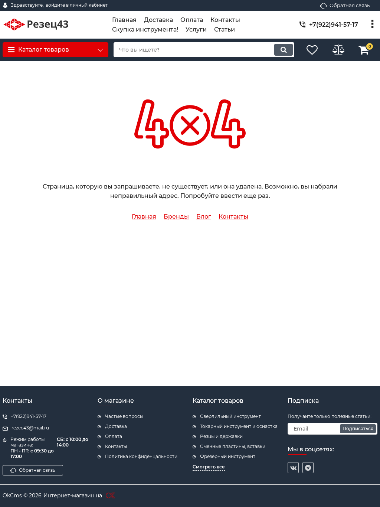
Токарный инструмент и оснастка (239, 426)
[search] (283, 50)
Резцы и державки (221, 436)
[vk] (293, 467)
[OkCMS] (109, 495)
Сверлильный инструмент (230, 416)
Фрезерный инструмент (227, 456)
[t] (308, 467)
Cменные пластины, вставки (232, 446)
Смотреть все (209, 467)
